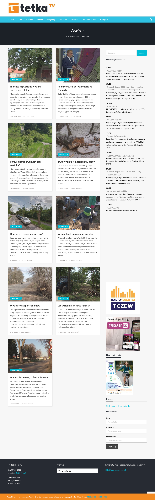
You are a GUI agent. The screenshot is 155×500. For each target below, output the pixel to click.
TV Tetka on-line (89, 19)
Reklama (29, 19)
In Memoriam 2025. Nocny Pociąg (120, 155)
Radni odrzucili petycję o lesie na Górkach (75, 88)
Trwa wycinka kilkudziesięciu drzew (76, 161)
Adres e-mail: (111, 436)
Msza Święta (112, 106)
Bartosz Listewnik (28, 116)
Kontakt (40, 19)
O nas (20, 19)
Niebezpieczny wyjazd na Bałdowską (29, 377)
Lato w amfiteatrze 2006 (117, 191)
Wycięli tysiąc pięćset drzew (25, 305)
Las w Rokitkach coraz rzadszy (74, 305)
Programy (51, 19)
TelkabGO (75, 19)
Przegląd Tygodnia (114, 70)
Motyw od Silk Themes (97, 497)
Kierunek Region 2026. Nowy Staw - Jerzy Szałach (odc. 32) (124, 173)
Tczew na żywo (113, 207)
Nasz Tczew (16, 79)
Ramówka (63, 19)
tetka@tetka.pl (20, 473)
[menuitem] (11, 20)
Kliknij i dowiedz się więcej (115, 470)
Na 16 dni (126, 406)
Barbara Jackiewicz (27, 404)
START (11, 19)
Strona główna (72, 37)
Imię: (108, 418)
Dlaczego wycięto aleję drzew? (26, 233)
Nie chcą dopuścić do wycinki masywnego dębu (25, 88)
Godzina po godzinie (114, 406)
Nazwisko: (110, 427)
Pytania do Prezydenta (116, 136)
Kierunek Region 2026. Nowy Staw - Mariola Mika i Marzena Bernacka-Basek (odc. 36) (125, 88)
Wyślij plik (104, 19)
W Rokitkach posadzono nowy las (75, 233)
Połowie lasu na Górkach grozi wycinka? (26, 163)
